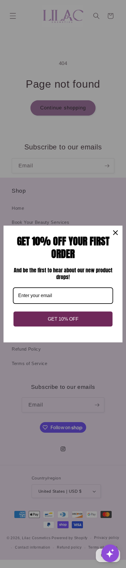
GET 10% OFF (63, 319)
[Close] (115, 233)
